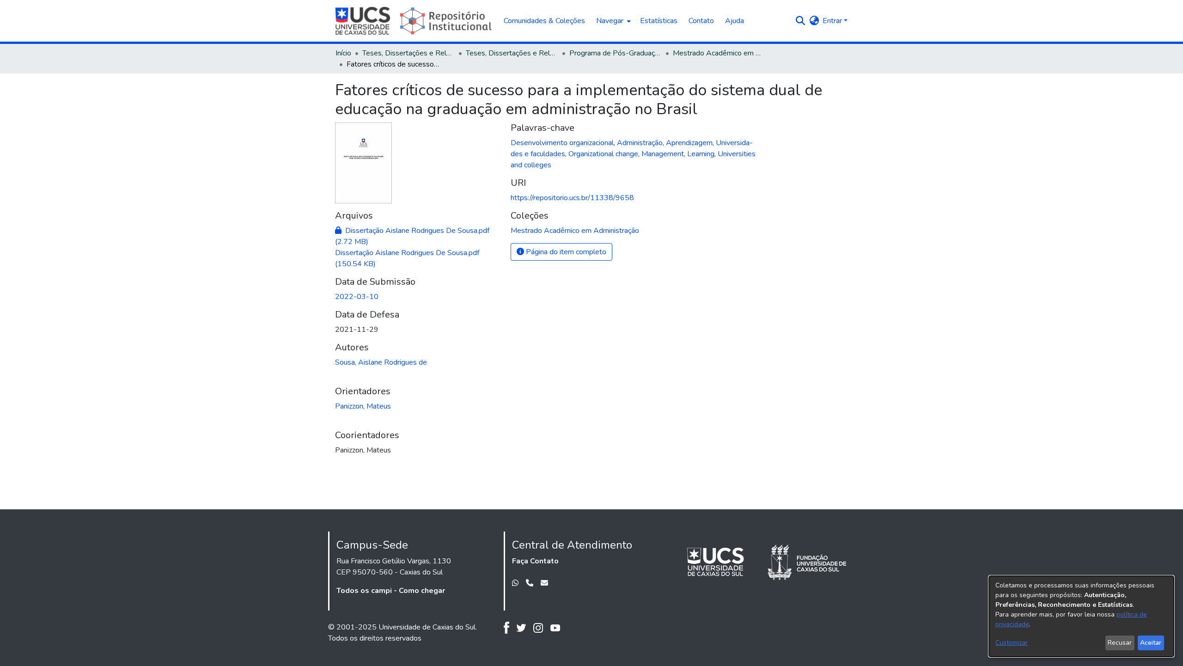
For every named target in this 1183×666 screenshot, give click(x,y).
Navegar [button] (609, 21)
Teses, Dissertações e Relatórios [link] (408, 53)
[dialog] (1081, 616)
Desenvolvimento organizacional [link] (562, 143)
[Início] (414, 21)
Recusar (1120, 642)
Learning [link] (700, 154)
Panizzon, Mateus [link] (363, 406)
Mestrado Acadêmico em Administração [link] (719, 53)
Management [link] (662, 154)
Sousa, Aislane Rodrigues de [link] (381, 362)
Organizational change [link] (603, 154)
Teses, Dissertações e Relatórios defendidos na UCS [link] (512, 53)
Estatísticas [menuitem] (658, 21)
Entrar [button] (833, 21)
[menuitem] (612, 21)
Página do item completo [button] (565, 252)
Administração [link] (640, 143)
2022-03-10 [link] (356, 297)
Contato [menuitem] (701, 21)
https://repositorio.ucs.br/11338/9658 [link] (572, 198)
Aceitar (1150, 642)
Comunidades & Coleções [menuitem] (544, 21)
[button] (800, 20)
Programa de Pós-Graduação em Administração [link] (615, 53)
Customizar (1011, 642)
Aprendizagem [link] (689, 143)
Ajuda (734, 21)
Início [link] (343, 53)
